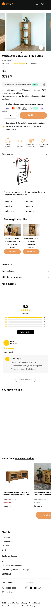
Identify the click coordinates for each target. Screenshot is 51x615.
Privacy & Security (34, 603)
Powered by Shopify (28, 606)
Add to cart (18, 446)
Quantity (5, 111)
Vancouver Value (9, 60)
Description (7, 264)
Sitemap (17, 606)
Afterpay (24, 603)
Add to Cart (12, 252)
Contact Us (6, 574)
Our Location (7, 541)
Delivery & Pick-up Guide (12, 565)
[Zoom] (41, 47)
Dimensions (7, 154)
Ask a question (9, 283)
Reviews (5, 546)
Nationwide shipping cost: (11, 90)
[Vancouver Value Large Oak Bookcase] (31, 230)
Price (4, 71)
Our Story (6, 537)
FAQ (3, 561)
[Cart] (42, 4)
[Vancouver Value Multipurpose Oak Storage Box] (12, 230)
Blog (4, 550)
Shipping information (12, 277)
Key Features (8, 271)
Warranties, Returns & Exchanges (15, 570)
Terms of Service (7, 606)
